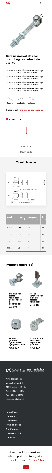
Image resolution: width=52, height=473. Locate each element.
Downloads (26, 152)
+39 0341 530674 (16, 391)
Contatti (10, 437)
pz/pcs (32, 217)
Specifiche (26, 146)
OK (26, 467)
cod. (9, 217)
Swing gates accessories (30, 110)
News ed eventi (13, 424)
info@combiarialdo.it (15, 399)
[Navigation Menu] (44, 3)
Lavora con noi (13, 433)
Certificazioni (12, 429)
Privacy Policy (36, 460)
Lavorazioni (11, 420)
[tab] (26, 146)
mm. (20, 217)
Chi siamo (11, 416)
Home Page (12, 412)
